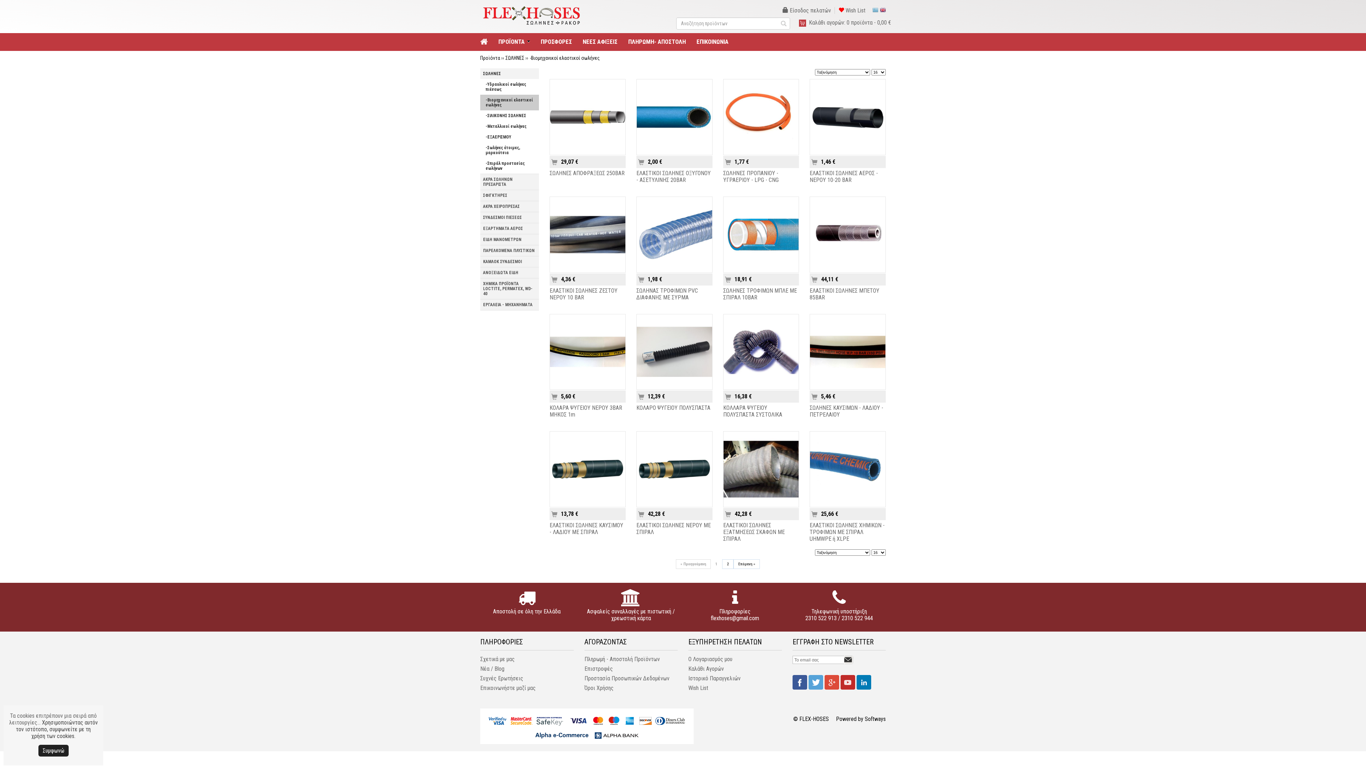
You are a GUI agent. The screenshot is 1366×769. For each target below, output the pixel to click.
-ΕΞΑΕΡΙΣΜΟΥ (498, 137)
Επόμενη (746, 564)
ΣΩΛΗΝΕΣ (514, 58)
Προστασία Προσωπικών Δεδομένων (626, 678)
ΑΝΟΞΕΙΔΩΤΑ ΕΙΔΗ (500, 272)
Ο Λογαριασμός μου (710, 659)
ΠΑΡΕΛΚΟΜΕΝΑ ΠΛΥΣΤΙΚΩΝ (509, 250)
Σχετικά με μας (497, 659)
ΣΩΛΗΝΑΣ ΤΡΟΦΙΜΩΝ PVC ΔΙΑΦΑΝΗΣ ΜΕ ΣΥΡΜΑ (667, 294)
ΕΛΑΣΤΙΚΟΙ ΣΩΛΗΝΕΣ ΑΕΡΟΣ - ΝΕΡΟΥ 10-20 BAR (844, 176)
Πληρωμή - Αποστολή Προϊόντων (622, 659)
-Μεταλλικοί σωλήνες (506, 126)
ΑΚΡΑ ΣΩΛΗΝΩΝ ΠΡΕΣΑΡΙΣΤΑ (498, 182)
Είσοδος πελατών (809, 10)
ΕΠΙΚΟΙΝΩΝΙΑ (713, 41)
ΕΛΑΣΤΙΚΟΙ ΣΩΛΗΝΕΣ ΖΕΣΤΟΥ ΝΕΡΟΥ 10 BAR (584, 294)
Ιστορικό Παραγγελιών (714, 678)
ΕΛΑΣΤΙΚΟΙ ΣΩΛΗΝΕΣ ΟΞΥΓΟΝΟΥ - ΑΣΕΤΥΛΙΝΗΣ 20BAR (673, 176)
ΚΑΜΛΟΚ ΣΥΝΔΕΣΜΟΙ (502, 261)
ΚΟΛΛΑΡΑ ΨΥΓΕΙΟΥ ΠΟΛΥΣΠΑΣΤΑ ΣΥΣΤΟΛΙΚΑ (752, 411)
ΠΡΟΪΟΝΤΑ (511, 41)
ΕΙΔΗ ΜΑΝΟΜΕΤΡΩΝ (502, 239)
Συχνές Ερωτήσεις (501, 678)
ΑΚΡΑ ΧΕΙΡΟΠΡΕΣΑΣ (501, 206)
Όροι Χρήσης (599, 688)
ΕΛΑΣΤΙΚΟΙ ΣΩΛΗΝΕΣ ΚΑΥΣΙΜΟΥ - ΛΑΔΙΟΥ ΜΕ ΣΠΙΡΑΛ (586, 528)
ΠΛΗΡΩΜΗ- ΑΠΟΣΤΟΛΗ (657, 41)
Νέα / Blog (492, 668)
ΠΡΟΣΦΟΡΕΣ (556, 41)
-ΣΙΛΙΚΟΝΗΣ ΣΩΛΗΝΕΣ (506, 115)
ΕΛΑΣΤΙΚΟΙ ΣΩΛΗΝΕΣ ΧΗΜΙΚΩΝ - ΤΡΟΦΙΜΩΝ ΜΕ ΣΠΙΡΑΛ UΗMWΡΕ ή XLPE (847, 532)
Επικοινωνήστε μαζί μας (508, 688)
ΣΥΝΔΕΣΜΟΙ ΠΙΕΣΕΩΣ (502, 217)
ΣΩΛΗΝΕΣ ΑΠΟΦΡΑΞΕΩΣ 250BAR (587, 173)
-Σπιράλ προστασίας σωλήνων (505, 166)
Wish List (854, 10)
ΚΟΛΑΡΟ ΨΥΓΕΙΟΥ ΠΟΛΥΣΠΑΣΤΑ (673, 407)
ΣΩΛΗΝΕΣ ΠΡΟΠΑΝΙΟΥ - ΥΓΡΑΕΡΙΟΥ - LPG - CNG (751, 176)
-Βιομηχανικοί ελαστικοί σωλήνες (565, 58)
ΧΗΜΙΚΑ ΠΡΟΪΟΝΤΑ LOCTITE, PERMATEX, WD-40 (508, 288)
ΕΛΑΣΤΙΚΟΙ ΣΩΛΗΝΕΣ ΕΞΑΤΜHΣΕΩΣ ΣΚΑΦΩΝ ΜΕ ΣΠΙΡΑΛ (754, 532)
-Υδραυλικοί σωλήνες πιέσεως (506, 87)
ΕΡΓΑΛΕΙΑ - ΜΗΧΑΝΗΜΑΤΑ (508, 304)
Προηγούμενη (693, 564)
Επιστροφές (598, 668)
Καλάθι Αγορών (706, 668)
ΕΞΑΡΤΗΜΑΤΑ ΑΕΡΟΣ (503, 228)
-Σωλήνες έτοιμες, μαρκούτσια (503, 150)
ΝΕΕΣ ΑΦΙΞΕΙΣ (600, 41)
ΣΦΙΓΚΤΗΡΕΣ (495, 195)
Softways (875, 719)
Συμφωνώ (53, 750)
